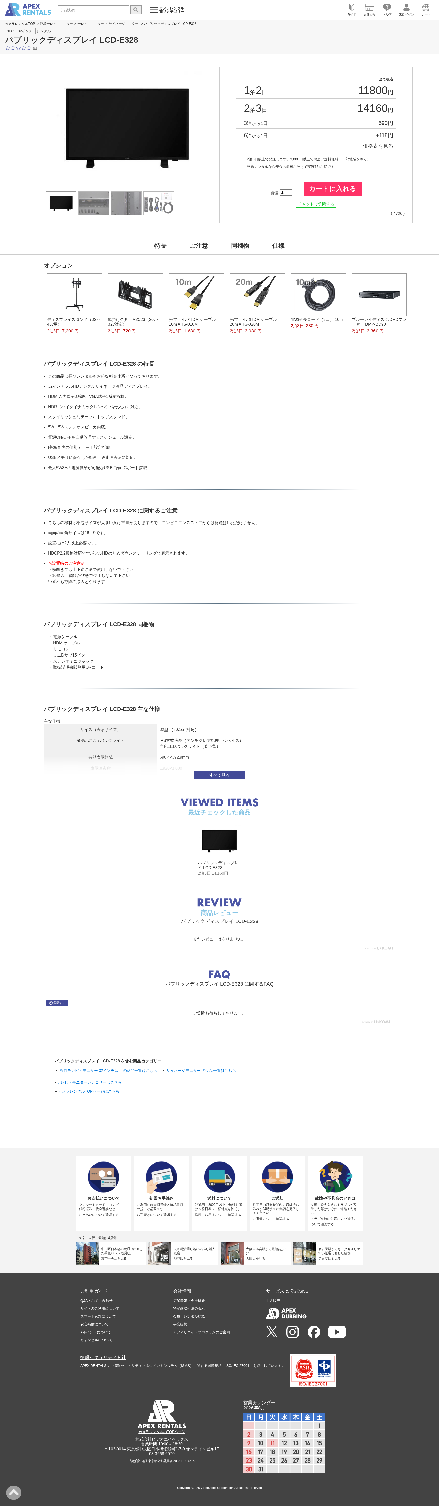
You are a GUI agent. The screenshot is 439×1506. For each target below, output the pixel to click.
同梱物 (240, 245)
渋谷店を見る (183, 1258)
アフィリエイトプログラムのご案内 (201, 1332)
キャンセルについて (96, 1340)
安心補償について (94, 1324)
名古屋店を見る (329, 1258)
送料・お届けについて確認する (218, 1215)
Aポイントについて (95, 1332)
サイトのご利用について (99, 1308)
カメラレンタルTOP (20, 23)
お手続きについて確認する (157, 1215)
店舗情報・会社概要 (189, 1301)
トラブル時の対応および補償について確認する (334, 1221)
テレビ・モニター (90, 23)
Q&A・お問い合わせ (96, 1301)
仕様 (278, 245)
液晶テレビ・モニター (56, 23)
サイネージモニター (123, 23)
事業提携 (180, 1324)
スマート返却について (98, 1316)
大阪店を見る (255, 1258)
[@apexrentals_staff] (292, 1332)
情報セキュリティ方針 (103, 1357)
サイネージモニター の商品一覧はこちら (201, 1070)
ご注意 (199, 245)
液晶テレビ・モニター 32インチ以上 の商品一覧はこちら (108, 1070)
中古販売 (273, 1301)
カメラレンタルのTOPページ (161, 1432)
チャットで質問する (316, 204)
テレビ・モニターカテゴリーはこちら (89, 1082)
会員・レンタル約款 (189, 1316)
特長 (160, 245)
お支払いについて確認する (99, 1215)
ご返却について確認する (271, 1219)
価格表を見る (378, 146)
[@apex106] (272, 1332)
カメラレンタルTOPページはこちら (88, 1091)
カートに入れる (332, 188)
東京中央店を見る (114, 1258)
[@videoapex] (314, 1332)
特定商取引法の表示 (189, 1308)
